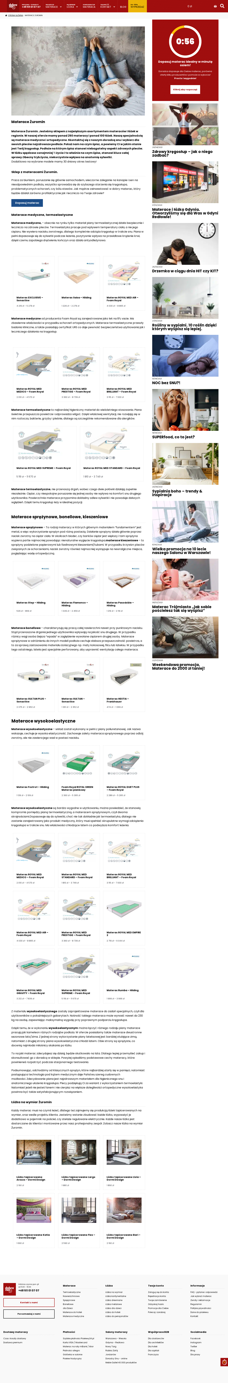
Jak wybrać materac (201, 1296)
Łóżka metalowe (113, 1304)
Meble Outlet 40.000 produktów (121, 1362)
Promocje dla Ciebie (158, 1308)
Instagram (195, 1342)
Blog (123, 7)
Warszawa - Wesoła (115, 1338)
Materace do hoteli (72, 1312)
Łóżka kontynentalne (115, 1296)
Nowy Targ (110, 1346)
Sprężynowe (69, 1300)
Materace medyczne (73, 1316)
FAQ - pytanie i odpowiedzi (203, 1292)
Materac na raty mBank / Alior (78, 1346)
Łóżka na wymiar (114, 1292)
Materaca (89, 7)
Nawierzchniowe (71, 1296)
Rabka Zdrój (111, 1350)
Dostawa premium (12, 1342)
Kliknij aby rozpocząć (185, 89)
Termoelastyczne (71, 1292)
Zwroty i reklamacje (200, 1300)
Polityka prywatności (200, 1308)
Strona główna (15, 15)
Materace (52, 7)
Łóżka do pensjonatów (116, 1316)
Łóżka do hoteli (112, 1312)
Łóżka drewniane (113, 1300)
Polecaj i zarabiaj (156, 1312)
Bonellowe (68, 1304)
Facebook (195, 1338)
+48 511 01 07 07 (31, 7)
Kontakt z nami (29, 1302)
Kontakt (105, 7)
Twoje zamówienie (157, 1300)
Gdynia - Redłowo (114, 1342)
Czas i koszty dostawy (14, 1338)
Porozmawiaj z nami (29, 1313)
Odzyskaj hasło (156, 1304)
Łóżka (70, 7)
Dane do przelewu (199, 1312)
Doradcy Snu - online (116, 1358)
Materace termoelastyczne (30, 410)
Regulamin (196, 1304)
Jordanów (110, 1354)
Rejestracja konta (157, 1296)
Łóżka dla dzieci (113, 1308)
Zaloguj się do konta (158, 1292)
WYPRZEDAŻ (137, 7)
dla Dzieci (68, 1308)
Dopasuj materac (27, 203)
